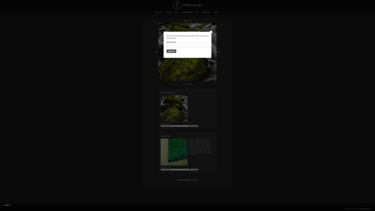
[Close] (210, 32)
